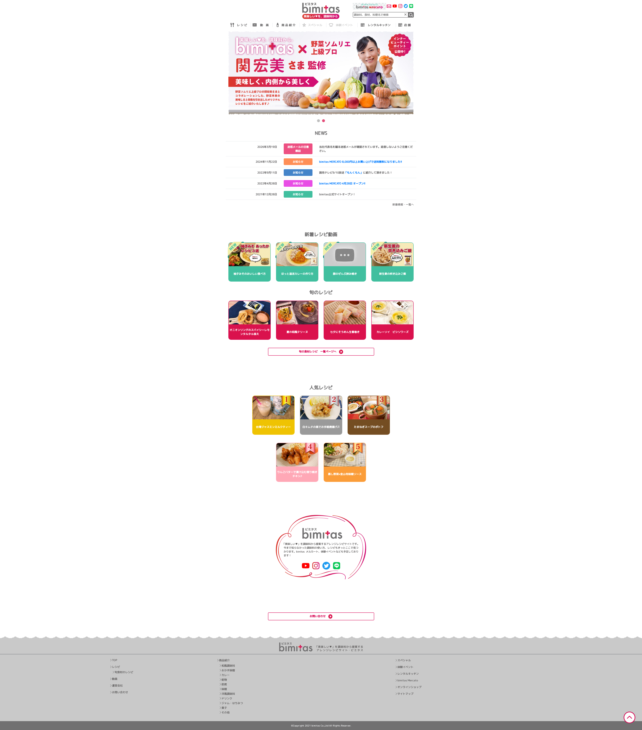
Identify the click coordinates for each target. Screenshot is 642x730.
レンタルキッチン (408, 673)
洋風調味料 (228, 694)
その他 (226, 712)
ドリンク (227, 698)
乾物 (224, 680)
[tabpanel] (321, 73)
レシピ (116, 667)
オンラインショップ (409, 687)
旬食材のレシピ (124, 672)
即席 (224, 684)
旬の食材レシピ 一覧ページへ (319, 351)
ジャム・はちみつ (232, 703)
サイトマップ (405, 694)
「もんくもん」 (353, 172)
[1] (411, 15)
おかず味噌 (228, 670)
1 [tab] (318, 121)
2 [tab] (323, 121)
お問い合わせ (120, 692)
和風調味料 (228, 665)
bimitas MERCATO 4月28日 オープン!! (342, 183)
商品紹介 (224, 660)
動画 (114, 679)
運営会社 (117, 686)
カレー (226, 675)
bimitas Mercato (407, 680)
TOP (114, 660)
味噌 (224, 689)
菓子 (224, 708)
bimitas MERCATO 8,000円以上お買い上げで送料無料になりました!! (360, 162)
